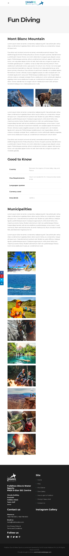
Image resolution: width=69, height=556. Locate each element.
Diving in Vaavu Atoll (44, 499)
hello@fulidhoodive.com (15, 522)
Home (39, 480)
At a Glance (41, 487)
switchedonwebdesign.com (42, 552)
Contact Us (41, 503)
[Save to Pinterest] (2, 276)
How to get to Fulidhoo (45, 495)
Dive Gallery (41, 491)
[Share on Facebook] (2, 272)
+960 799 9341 (23, 517)
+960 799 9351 (12, 517)
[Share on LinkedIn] (2, 283)
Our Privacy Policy (13, 526)
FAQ (38, 484)
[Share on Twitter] (2, 280)
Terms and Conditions (14, 528)
